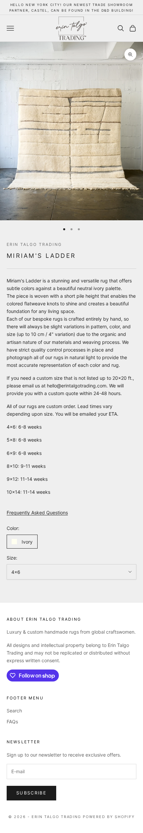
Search (14, 710)
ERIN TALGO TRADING (34, 244)
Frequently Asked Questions (37, 512)
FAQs (12, 721)
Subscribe (31, 792)
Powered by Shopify (109, 816)
